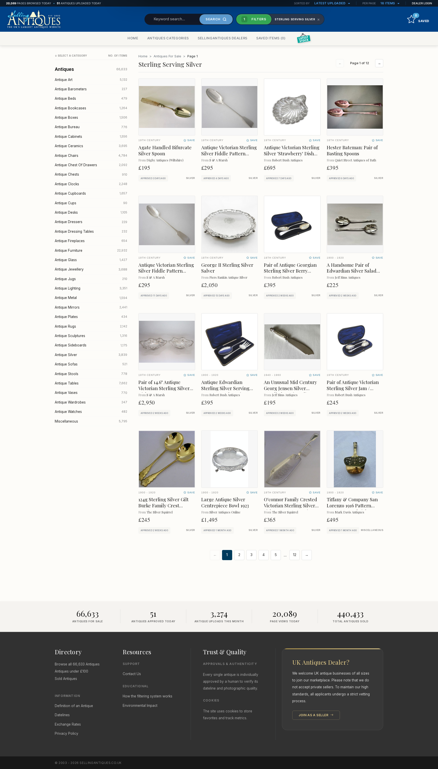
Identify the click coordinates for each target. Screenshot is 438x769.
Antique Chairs (91, 156)
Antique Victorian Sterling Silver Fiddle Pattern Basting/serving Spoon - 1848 (166, 274)
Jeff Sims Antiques (347, 277)
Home (143, 56)
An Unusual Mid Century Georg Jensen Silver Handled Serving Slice (290, 388)
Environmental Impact (140, 706)
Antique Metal (91, 298)
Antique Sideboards (91, 345)
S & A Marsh (218, 160)
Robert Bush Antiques (287, 160)
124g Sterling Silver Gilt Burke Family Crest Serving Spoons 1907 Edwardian (163, 508)
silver (190, 178)
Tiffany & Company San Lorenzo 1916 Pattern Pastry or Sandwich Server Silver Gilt (355, 508)
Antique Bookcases (91, 108)
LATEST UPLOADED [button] (330, 3)
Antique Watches (91, 412)
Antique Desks (91, 212)
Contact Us (132, 674)
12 (294, 555)
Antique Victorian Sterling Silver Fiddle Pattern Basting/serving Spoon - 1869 (229, 156)
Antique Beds (91, 98)
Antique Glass (91, 260)
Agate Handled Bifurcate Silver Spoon (165, 150)
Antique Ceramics (91, 146)
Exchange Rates (68, 724)
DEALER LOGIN (422, 3)
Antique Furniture (91, 250)
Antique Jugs (91, 279)
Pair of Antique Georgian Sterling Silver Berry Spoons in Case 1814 (290, 271)
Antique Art (91, 80)
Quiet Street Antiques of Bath (355, 160)
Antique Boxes (91, 117)
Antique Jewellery (91, 269)
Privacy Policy (66, 733)
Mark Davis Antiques (349, 512)
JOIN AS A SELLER (314, 715)
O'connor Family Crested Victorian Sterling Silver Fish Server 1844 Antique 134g (290, 508)
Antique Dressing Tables (91, 231)
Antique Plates (91, 317)
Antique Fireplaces (91, 241)
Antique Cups (91, 203)
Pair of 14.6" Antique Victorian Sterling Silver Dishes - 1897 (164, 388)
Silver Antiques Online (225, 512)
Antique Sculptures (91, 336)
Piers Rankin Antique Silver (228, 277)
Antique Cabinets (91, 137)
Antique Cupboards (91, 193)
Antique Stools (91, 374)
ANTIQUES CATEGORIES (168, 38)
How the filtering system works (147, 696)
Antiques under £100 (71, 671)
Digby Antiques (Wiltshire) (165, 160)
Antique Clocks (91, 184)
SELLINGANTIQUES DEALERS (222, 38)
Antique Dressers (91, 222)
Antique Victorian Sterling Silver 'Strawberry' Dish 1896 (291, 153)
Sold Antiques (66, 679)
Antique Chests (91, 174)
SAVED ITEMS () (271, 38)
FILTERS (255, 19)
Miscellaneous (91, 421)
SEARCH (213, 19)
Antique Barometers (91, 89)
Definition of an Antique (74, 706)
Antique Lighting (91, 288)
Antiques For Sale (167, 56)
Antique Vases (91, 393)
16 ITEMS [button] (388, 3)
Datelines (62, 715)
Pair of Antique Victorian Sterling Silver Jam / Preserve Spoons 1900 (353, 388)
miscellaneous (372, 530)
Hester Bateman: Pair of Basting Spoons (352, 150)
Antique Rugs (91, 326)
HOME (132, 38)
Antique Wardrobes (91, 402)
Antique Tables (91, 383)
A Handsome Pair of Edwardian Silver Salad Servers (351, 271)
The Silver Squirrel (160, 512)
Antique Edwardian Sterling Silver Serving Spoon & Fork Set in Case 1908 (228, 391)
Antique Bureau (91, 127)
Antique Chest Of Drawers (91, 165)
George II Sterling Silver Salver (227, 268)
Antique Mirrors (91, 307)
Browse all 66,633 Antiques (77, 664)
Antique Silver (91, 355)
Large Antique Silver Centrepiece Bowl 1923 (225, 502)
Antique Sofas (91, 364)
